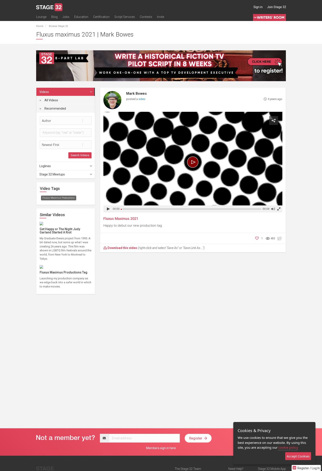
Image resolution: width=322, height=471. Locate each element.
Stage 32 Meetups (52, 174)
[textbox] (66, 120)
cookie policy (288, 447)
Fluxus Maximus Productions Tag (63, 272)
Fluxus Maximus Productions (58, 197)
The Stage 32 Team (188, 469)
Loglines (45, 166)
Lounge (41, 17)
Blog (54, 17)
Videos (44, 92)
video (141, 99)
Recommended (55, 108)
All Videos (51, 100)
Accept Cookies (298, 456)
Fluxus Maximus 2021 (120, 219)
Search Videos (80, 155)
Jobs (65, 17)
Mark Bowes (136, 93)
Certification (101, 17)
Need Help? (235, 469)
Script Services (124, 17)
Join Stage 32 (276, 7)
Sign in (258, 7)
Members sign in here (161, 448)
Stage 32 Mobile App (272, 469)
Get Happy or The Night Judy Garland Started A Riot (60, 230)
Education (81, 17)
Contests (146, 17)
